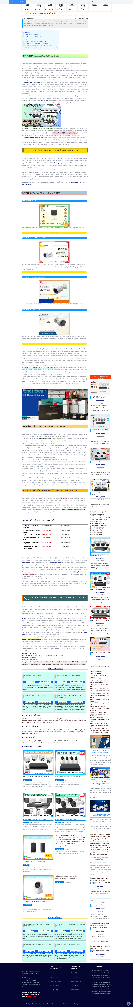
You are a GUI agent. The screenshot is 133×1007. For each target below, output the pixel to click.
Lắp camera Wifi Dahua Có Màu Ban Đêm (33, 730)
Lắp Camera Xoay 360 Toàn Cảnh (99, 730)
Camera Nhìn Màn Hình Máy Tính (99, 688)
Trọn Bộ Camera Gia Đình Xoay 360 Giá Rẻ (67, 776)
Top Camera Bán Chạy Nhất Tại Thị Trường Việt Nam (100, 815)
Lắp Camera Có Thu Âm (97, 523)
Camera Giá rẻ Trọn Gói (106, 2)
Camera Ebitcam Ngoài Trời (98, 706)
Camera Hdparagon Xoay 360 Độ (99, 723)
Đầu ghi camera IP (96, 534)
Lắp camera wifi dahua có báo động (70, 730)
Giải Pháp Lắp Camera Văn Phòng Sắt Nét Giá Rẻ (70, 925)
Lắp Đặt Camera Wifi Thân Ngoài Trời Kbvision (48, 731)
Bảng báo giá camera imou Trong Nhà (74, 719)
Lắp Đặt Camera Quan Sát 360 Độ (35, 696)
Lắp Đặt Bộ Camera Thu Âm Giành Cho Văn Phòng (99, 397)
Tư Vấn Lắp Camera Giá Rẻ (33, 675)
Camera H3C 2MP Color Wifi (32, 310)
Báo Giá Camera (54, 985)
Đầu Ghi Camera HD (96, 532)
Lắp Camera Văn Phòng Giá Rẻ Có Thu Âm (100, 493)
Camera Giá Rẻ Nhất (95, 679)
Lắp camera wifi (54, 973)
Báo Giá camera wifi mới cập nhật (32, 719)
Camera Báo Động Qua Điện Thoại (68, 675)
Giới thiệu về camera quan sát (31, 34)
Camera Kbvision (75, 985)
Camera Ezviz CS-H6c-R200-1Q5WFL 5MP (35, 901)
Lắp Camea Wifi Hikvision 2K (98, 712)
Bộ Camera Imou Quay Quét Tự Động (66, 878)
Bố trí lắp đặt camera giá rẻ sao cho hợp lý (34, 41)
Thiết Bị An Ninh (119, 2)
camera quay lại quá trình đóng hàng (52, 719)
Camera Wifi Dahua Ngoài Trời (69, 731)
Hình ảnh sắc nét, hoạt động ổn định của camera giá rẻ (37, 45)
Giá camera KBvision (76, 981)
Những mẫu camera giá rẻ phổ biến (32, 39)
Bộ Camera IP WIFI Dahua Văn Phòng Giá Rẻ (36, 776)
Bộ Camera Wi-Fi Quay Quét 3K (100, 620)
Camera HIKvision (75, 973)
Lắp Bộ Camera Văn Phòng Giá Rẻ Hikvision (100, 430)
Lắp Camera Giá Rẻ (97, 521)
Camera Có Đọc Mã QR (96, 671)
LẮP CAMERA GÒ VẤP (17, 2)
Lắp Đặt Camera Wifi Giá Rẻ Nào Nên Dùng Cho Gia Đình (68, 696)
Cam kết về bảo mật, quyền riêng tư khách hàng (35, 43)
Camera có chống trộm (96, 682)
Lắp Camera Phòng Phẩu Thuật (99, 681)
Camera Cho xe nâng (96, 673)
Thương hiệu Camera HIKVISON (101, 518)
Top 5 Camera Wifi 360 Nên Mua (70, 720)
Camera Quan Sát (80, 2)
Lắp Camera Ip (54, 977)
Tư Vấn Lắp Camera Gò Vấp (70, 1004)
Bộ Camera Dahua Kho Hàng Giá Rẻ (65, 819)
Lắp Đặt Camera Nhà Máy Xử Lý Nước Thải (43, 662)
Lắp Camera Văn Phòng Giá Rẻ (100, 462)
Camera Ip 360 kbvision (96, 717)
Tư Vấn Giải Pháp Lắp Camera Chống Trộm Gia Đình (36, 925)
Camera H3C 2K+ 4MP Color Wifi (34, 277)
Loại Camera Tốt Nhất (45, 722)
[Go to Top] (128, 1004)
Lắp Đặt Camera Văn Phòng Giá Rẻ (68, 945)
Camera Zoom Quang (97, 527)
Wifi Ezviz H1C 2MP (29, 201)
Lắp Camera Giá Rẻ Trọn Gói (52, 741)
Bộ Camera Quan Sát (98, 514)
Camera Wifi (70, 2)
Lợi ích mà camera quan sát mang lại (32, 37)
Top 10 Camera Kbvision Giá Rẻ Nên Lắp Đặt (75, 664)
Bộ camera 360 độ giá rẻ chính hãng (100, 653)
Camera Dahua (75, 977)
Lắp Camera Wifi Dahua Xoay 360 (99, 694)
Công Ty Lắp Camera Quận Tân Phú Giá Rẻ (52, 664)
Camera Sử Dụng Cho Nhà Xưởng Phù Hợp (100, 858)
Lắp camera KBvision (98, 516)
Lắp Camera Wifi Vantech (53, 730)
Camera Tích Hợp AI (96, 529)
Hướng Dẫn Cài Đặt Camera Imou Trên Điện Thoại (68, 662)
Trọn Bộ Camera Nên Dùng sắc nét (48, 743)
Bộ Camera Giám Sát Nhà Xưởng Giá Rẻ (34, 819)
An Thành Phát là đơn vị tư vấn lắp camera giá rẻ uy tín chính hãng (40, 48)
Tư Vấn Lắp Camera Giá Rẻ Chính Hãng (37, 945)
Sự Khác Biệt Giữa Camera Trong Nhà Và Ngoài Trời (100, 751)
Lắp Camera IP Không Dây (98, 525)
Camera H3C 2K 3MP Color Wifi (33, 238)
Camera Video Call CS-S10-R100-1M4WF (34, 861)
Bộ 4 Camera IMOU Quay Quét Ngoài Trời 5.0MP (100, 554)
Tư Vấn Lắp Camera (92, 2)
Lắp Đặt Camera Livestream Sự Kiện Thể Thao (100, 783)
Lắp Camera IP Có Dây (97, 530)
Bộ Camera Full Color (32, 743)
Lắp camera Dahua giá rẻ (99, 519)
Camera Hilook (75, 989)
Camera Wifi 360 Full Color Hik (98, 729)
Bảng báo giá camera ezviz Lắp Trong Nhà (48, 720)
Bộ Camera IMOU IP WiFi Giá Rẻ (100, 589)
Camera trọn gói (54, 989)
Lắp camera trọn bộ (55, 981)
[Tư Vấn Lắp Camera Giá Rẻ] (55, 404)
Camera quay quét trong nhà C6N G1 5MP (67, 846)
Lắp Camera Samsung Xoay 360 (99, 732)
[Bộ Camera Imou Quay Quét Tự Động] (66, 876)
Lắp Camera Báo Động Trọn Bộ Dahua (33, 741)
